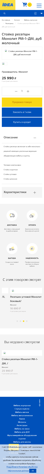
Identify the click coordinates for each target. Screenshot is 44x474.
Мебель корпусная (30, 20)
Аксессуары (22, 426)
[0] (24, 5)
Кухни (22, 419)
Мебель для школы (22, 442)
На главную (6, 20)
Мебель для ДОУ (22, 432)
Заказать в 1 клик (22, 112)
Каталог (17, 20)
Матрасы (22, 422)
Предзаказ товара (22, 102)
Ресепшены (9, 23)
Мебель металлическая (22, 416)
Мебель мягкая (22, 412)
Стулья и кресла (22, 409)
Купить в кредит (22, 122)
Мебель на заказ (22, 429)
